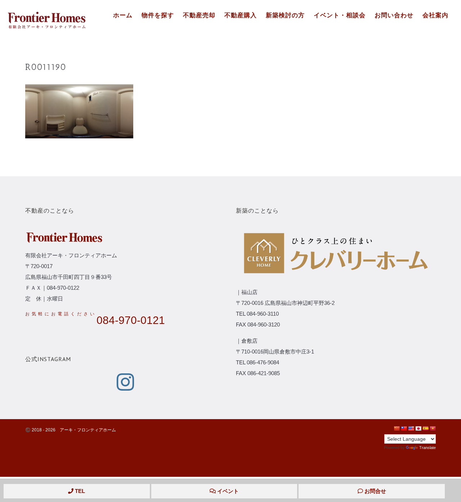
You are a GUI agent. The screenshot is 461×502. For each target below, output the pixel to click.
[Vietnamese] (432, 428)
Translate (427, 447)
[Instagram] (125, 382)
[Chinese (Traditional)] (403, 428)
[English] (411, 428)
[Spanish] (425, 428)
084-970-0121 (131, 320)
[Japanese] (418, 428)
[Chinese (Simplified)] (396, 428)
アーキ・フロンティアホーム (88, 429)
